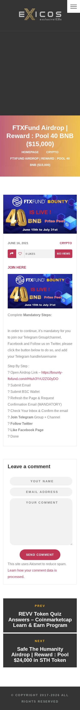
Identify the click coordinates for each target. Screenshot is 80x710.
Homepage (30, 152)
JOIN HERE (17, 267)
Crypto (52, 152)
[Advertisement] (40, 73)
